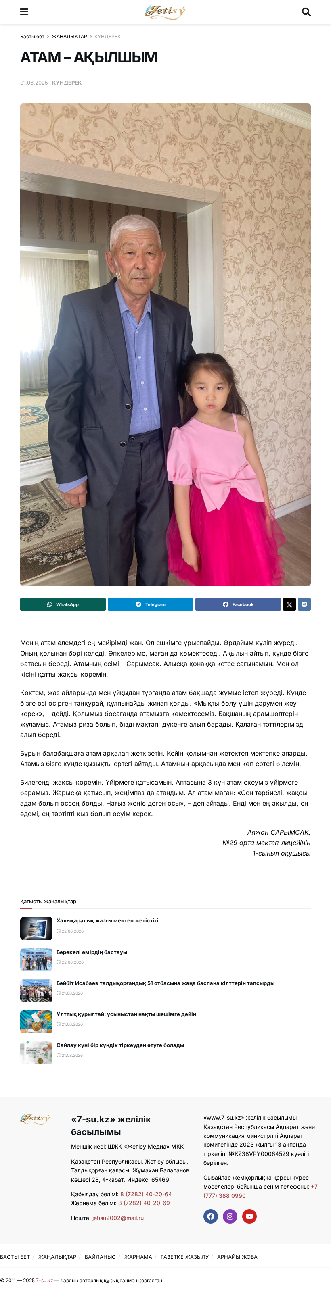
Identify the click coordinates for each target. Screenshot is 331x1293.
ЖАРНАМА (138, 1256)
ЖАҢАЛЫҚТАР (69, 36)
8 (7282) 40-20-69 (144, 1202)
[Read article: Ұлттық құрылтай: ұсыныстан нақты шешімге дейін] (36, 1021)
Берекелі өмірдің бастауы (92, 952)
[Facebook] (210, 1216)
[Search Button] (306, 12)
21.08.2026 (72, 993)
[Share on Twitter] (289, 604)
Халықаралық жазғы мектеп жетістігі (108, 920)
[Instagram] (230, 1216)
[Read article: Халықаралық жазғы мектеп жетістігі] (36, 928)
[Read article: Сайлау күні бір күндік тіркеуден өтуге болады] (36, 1052)
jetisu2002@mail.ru (118, 1217)
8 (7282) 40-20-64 (146, 1194)
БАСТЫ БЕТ (15, 1256)
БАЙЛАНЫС (100, 1256)
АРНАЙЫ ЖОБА (237, 1256)
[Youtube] (249, 1216)
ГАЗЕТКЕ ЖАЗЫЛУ (185, 1256)
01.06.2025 (34, 82)
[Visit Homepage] (165, 12)
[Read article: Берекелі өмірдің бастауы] (36, 959)
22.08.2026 (72, 931)
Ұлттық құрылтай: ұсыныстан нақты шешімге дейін (126, 1014)
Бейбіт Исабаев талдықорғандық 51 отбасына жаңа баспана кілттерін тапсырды (165, 983)
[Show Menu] (24, 12)
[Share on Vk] (304, 604)
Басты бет (32, 36)
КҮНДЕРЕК (107, 36)
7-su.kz (44, 1280)
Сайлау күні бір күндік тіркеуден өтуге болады (120, 1045)
